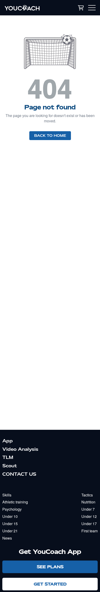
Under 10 (10, 516)
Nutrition (88, 502)
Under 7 (88, 509)
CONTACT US (19, 474)
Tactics (87, 495)
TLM (7, 457)
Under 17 (89, 523)
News (7, 538)
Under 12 (89, 516)
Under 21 (10, 530)
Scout (9, 466)
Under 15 (10, 523)
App (7, 441)
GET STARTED (50, 584)
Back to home (50, 135)
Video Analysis (20, 449)
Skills (6, 495)
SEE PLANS (50, 566)
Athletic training (15, 502)
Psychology (12, 509)
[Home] (30, 7)
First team (89, 530)
